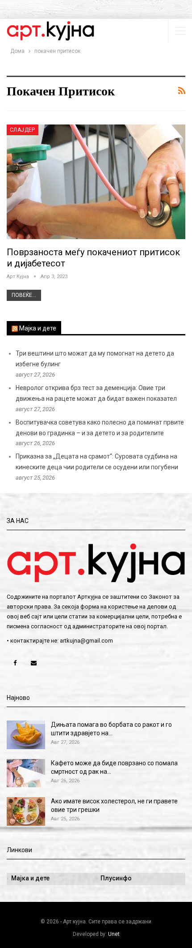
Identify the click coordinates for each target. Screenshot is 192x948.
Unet (114, 934)
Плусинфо (116, 878)
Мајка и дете (37, 328)
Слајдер (22, 130)
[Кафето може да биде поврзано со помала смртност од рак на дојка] (26, 773)
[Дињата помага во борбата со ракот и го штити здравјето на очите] (26, 735)
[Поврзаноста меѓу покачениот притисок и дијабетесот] (96, 181)
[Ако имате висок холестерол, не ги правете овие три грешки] (26, 811)
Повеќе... (24, 295)
